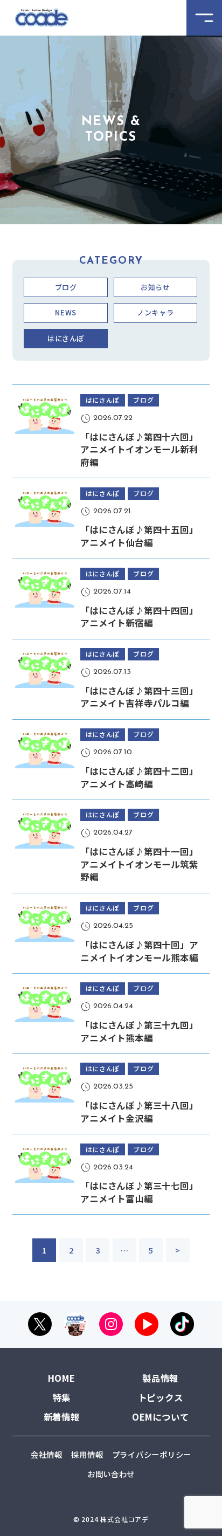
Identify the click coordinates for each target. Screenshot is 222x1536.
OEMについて (160, 1416)
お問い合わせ (111, 1473)
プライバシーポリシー (151, 1454)
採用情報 (87, 1454)
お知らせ (155, 287)
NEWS (66, 312)
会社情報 (47, 1454)
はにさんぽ (65, 338)
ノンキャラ (155, 312)
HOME (61, 1378)
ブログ (66, 287)
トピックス (160, 1397)
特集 (62, 1397)
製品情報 (160, 1378)
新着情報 (62, 1416)
